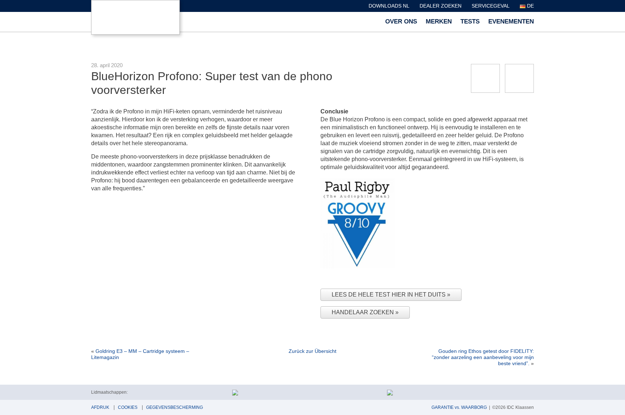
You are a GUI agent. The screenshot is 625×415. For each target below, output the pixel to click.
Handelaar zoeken (363, 312)
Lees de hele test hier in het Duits (389, 294)
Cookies (127, 407)
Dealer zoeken (441, 6)
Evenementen (511, 21)
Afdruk (100, 407)
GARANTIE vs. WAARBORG (459, 407)
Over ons (401, 21)
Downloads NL (389, 6)
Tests (470, 21)
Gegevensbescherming (174, 407)
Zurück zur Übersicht (312, 351)
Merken (439, 21)
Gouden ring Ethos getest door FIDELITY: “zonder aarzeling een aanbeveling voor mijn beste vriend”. (483, 357)
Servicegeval (491, 6)
